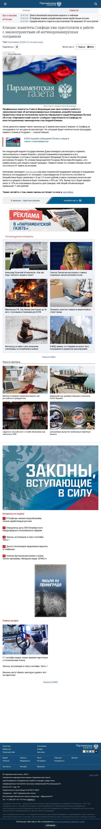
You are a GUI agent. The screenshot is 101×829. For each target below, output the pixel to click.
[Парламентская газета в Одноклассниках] (93, 751)
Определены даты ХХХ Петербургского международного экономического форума (23, 529)
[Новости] (80, 47)
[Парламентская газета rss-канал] (84, 751)
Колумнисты (59, 761)
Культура (41, 752)
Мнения (75, 758)
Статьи (26, 10)
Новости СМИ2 (48, 357)
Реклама (23, 767)
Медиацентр (25, 761)
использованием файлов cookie (70, 821)
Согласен (50, 826)
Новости (74, 10)
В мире (40, 749)
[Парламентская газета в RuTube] (96, 751)
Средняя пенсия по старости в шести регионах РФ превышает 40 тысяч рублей (59, 21)
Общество (7, 749)
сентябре (68, 192)
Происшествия (9, 752)
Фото (39, 758)
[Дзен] (90, 47)
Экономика (41, 746)
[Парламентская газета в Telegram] (90, 751)
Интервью (41, 761)
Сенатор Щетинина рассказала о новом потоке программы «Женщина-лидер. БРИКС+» (25, 557)
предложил (31, 171)
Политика (6, 746)
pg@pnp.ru (31, 800)
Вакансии (41, 767)
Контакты (7, 767)
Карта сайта (93, 775)
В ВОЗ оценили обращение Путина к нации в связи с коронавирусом (46, 140)
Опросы (23, 758)
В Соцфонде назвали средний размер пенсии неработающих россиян (54, 18)
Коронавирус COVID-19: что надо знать (25, 42)
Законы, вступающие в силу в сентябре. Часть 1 (25, 666)
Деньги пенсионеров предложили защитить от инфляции (49, 15)
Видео (5, 758)
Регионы (6, 761)
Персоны (58, 758)
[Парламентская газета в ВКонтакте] (87, 751)
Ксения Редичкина (14, 54)
